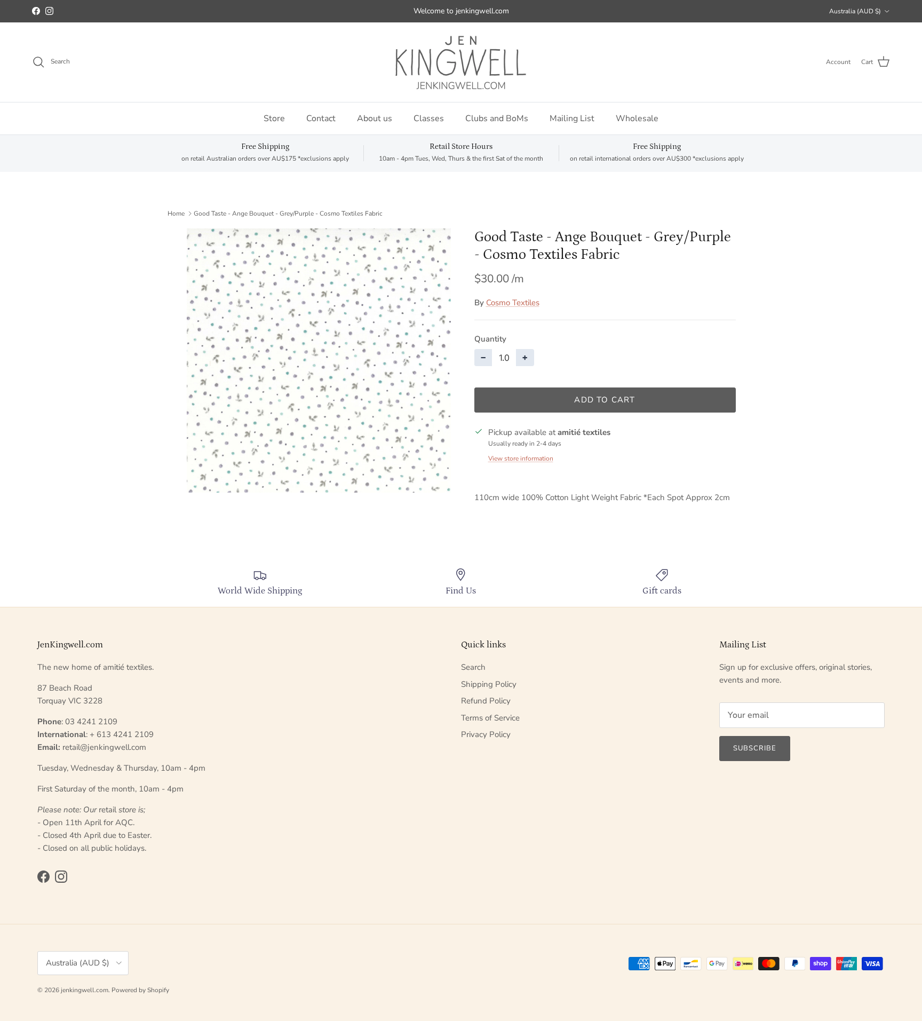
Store (274, 118)
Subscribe (754, 748)
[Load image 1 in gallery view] (319, 360)
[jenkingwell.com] (461, 62)
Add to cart (604, 399)
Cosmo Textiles (512, 302)
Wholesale (637, 118)
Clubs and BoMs (496, 118)
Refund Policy (486, 700)
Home (176, 213)
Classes (429, 118)
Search (473, 667)
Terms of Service (490, 718)
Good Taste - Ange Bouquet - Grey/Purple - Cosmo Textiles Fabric (288, 213)
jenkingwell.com (84, 990)
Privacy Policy (486, 734)
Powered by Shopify (140, 990)
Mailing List (572, 118)
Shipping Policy (488, 684)
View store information (520, 458)
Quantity (490, 339)
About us (374, 118)
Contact (321, 118)
